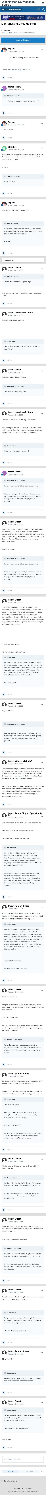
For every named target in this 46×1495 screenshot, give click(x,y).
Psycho (7, 30)
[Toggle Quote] (5, 96)
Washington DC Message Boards (18, 3)
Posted (16, 51)
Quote (9, 78)
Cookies (28, 1489)
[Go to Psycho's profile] (4, 50)
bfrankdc (12, 147)
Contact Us (18, 1489)
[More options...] (41, 49)
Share (11, 1471)
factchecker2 (14, 87)
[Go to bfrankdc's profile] (4, 148)
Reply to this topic (23, 40)
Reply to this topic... (14, 1459)
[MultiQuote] (3, 77)
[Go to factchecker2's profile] (4, 88)
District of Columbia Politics (24, 32)
